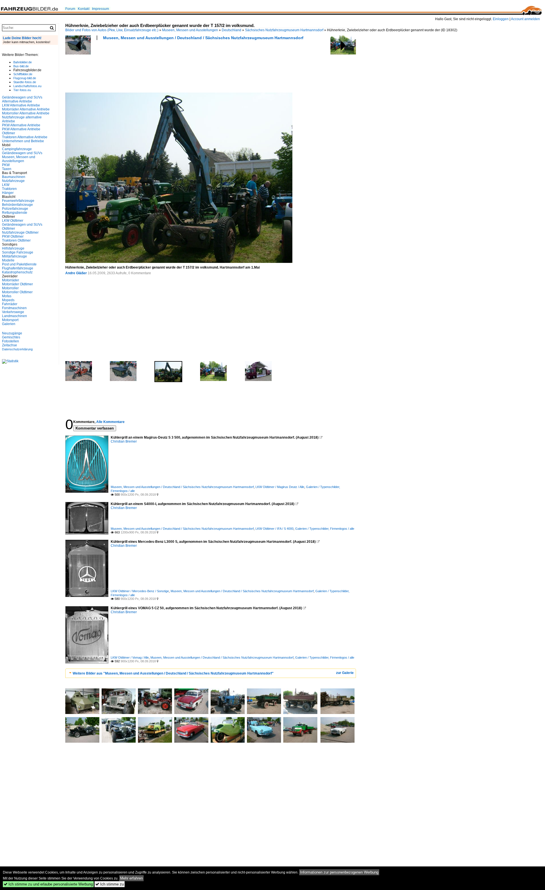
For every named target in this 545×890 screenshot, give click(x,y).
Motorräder (10, 280)
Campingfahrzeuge (17, 149)
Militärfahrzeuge (14, 256)
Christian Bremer (124, 441)
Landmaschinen (14, 316)
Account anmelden (525, 19)
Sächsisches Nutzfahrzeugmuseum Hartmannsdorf (284, 30)
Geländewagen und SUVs (22, 153)
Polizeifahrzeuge (15, 209)
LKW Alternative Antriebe (21, 105)
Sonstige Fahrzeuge (17, 252)
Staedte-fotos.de (24, 82)
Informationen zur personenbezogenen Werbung (339, 872)
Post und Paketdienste (19, 264)
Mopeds (8, 300)
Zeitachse (9, 345)
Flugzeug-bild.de (24, 78)
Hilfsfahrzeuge (13, 248)
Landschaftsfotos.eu (27, 86)
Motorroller (10, 288)
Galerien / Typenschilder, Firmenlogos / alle (324, 528)
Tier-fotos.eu (22, 90)
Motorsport (10, 320)
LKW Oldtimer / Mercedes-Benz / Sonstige (140, 591)
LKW (5, 185)
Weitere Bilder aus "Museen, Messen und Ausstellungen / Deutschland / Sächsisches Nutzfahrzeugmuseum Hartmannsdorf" (173, 673)
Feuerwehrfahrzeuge (18, 201)
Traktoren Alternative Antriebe (24, 137)
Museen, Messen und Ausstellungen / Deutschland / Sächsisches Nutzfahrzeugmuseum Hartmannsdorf (203, 37)
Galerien (8, 324)
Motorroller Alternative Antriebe (25, 113)
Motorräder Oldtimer (17, 284)
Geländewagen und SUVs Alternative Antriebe (22, 99)
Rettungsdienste (14, 213)
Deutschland (231, 30)
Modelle (8, 260)
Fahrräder (9, 304)
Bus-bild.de (21, 66)
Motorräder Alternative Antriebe (26, 109)
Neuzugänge (12, 333)
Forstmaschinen (14, 308)
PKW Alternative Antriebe (21, 125)
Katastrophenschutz (17, 272)
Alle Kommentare (110, 422)
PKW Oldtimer (13, 236)
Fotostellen (10, 341)
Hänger (8, 193)
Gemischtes (11, 337)
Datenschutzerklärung (17, 349)
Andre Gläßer (76, 273)
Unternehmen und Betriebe (23, 141)
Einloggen (501, 19)
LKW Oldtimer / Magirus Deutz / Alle (279, 487)
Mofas (6, 296)
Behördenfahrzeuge (17, 205)
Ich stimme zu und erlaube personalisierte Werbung (48, 884)
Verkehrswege (13, 312)
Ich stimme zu (109, 884)
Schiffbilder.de (22, 74)
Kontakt (83, 9)
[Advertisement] (168, 68)
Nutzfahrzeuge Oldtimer (20, 232)
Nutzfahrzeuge (13, 181)
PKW (6, 165)
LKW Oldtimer (12, 221)
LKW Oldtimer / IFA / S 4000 (274, 528)
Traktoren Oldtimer (16, 240)
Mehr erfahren (131, 878)
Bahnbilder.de (22, 62)
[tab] (210, 673)
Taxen (6, 169)
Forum (70, 9)
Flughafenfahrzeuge (17, 268)
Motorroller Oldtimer (17, 292)
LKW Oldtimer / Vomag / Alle (130, 657)
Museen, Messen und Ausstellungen (190, 30)
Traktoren (9, 189)
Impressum (100, 9)
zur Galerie (345, 673)
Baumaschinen (13, 177)
